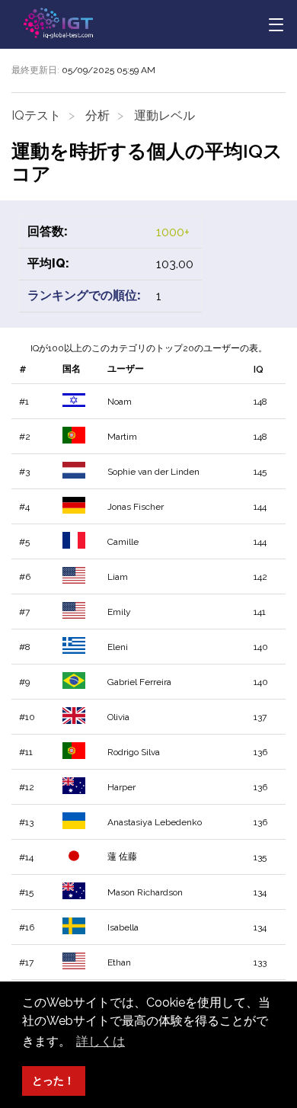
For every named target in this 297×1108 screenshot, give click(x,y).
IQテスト (36, 115)
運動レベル (164, 115)
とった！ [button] (53, 1080)
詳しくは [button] (100, 1041)
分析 (97, 115)
